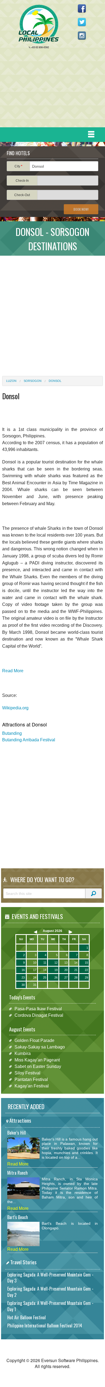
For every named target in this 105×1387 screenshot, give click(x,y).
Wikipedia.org (15, 708)
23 (23, 977)
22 (86, 970)
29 (86, 977)
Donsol (55, 380)
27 (66, 977)
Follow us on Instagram (82, 35)
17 (34, 970)
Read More (12, 670)
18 (44, 970)
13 (66, 962)
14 (76, 962)
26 (56, 977)
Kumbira (23, 1053)
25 (44, 977)
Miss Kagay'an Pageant (37, 1060)
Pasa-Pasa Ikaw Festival (38, 1008)
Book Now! (81, 209)
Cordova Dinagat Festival (39, 1015)
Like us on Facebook (82, 8)
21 (76, 970)
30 (23, 984)
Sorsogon (32, 380)
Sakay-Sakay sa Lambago (40, 1047)
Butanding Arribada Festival (28, 740)
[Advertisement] (50, 89)
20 (66, 970)
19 (56, 970)
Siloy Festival (27, 1073)
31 (34, 984)
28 (76, 977)
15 (86, 962)
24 (34, 977)
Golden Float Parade (34, 1040)
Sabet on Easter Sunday (38, 1066)
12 (56, 962)
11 (44, 962)
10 (34, 962)
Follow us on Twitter (82, 22)
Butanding (12, 733)
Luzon (11, 380)
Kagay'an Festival (32, 1086)
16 (23, 970)
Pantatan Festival (31, 1079)
